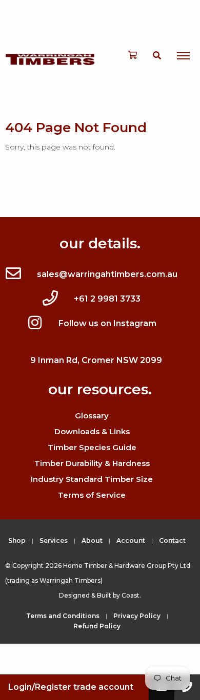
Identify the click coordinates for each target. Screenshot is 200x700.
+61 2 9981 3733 (107, 299)
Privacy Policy (137, 616)
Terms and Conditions (62, 616)
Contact (172, 540)
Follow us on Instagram (107, 323)
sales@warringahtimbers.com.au (107, 274)
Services (53, 540)
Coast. (131, 595)
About (92, 540)
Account (130, 540)
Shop (17, 540)
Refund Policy (97, 626)
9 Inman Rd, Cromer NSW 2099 (96, 360)
